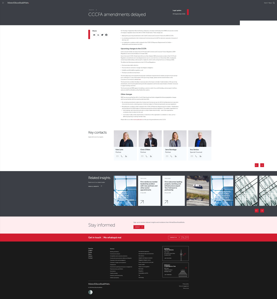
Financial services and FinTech (116, 269)
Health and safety (114, 273)
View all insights (93, 186)
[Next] (262, 165)
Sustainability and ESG (143, 273)
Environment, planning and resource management (121, 266)
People (90, 252)
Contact (90, 258)
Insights (91, 10)
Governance (113, 271)
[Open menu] (3, 3)
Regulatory (141, 271)
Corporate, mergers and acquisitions (118, 262)
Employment (113, 264)
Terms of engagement (184, 286)
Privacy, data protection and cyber (146, 262)
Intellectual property (114, 277)
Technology (141, 277)
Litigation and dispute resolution (145, 258)
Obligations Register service (145, 260)
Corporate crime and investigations (117, 260)
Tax (139, 275)
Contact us (173, 237)
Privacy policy (186, 284)
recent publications (138, 119)
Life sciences (141, 255)
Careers (90, 256)
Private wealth (142, 264)
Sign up (137, 227)
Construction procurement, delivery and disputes (121, 258)
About (89, 254)
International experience (144, 251)
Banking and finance (114, 251)
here (139, 79)
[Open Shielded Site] (113, 291)
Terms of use (186, 288)
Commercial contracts (115, 253)
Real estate (141, 268)
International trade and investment (146, 253)
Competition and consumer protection (118, 256)
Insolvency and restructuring (116, 275)
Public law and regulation (144, 266)
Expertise (90, 248)
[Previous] (257, 165)
